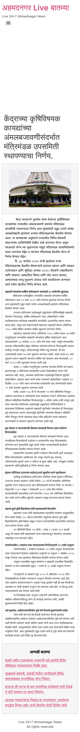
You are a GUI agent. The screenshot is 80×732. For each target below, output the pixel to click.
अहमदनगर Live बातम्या (35, 7)
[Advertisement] (40, 72)
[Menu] (8, 23)
